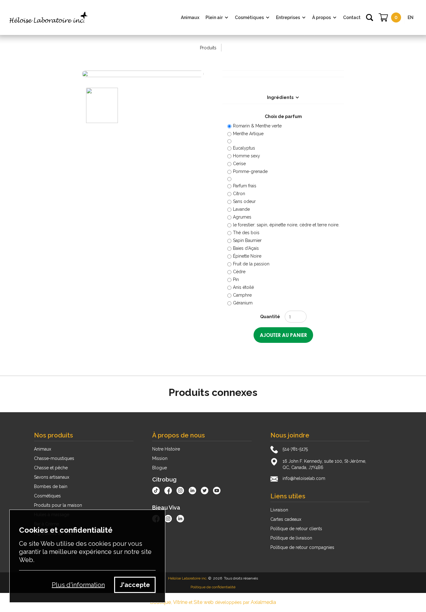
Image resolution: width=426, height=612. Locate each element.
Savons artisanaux (51, 477)
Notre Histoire (166, 449)
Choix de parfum (283, 116)
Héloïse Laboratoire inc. (187, 578)
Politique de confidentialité (213, 587)
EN (411, 17)
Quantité (270, 316)
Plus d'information (78, 585)
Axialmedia (263, 602)
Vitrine (180, 602)
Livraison (279, 509)
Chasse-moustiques (54, 458)
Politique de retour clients (296, 528)
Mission (159, 458)
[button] (217, 17)
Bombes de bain (50, 486)
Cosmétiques (47, 495)
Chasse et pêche (51, 467)
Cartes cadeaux (285, 519)
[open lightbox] (143, 73)
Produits (208, 47)
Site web (204, 602)
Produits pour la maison (58, 505)
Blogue (159, 467)
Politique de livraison (291, 538)
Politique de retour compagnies (302, 547)
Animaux (42, 449)
